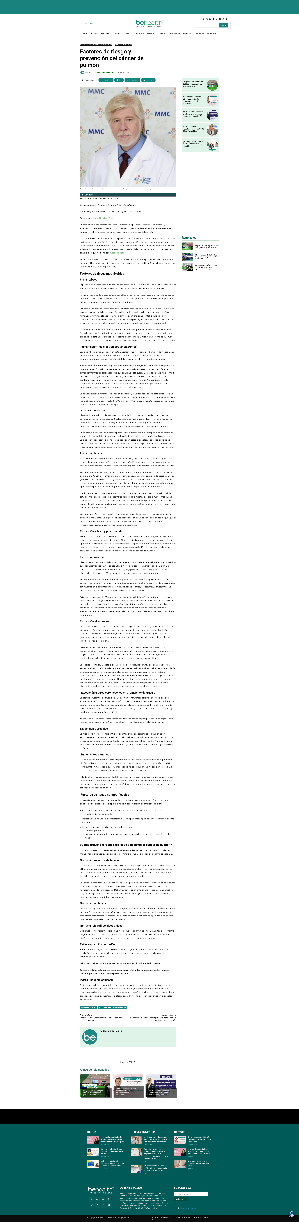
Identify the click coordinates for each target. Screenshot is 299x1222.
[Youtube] (226, 19)
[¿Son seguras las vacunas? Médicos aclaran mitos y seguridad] (212, 145)
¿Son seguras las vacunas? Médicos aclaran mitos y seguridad (193, 143)
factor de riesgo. (118, 253)
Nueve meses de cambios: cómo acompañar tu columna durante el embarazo (126, 1091)
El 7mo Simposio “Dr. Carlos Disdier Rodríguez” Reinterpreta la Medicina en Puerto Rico (207, 256)
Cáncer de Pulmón (123, 45)
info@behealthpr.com (188, 1208)
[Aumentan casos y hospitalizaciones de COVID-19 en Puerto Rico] (212, 130)
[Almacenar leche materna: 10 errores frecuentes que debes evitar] (180, 1164)
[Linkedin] (210, 19)
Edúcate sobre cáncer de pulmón (112, 1008)
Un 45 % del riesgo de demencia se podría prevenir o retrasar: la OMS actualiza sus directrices (155, 1139)
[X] (220, 19)
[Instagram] (206, 19)
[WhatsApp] (223, 19)
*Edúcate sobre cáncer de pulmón (96, 45)
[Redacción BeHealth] (82, 72)
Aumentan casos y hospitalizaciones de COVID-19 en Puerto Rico (194, 129)
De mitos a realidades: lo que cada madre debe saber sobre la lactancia (112, 1151)
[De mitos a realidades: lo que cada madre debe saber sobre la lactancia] (93, 1152)
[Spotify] (213, 19)
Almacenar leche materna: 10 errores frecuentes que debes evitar (199, 1163)
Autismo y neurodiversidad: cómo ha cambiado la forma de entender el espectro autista (112, 1163)
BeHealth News (88, 1086)
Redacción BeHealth (104, 72)
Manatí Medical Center (104, 218)
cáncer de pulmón (88, 1008)
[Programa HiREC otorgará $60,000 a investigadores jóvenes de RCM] (95, 1085)
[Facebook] (203, 19)
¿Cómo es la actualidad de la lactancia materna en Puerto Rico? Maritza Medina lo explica (112, 1139)
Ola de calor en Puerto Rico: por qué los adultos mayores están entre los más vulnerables (155, 1168)
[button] (291, 1214)
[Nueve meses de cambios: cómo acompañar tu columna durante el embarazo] (128, 1085)
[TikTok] (216, 19)
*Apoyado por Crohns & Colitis (158, 1086)
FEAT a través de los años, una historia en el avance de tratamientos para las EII (159, 1093)
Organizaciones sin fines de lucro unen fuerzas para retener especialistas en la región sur (206, 267)
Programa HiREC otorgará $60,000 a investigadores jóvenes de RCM (93, 1093)
